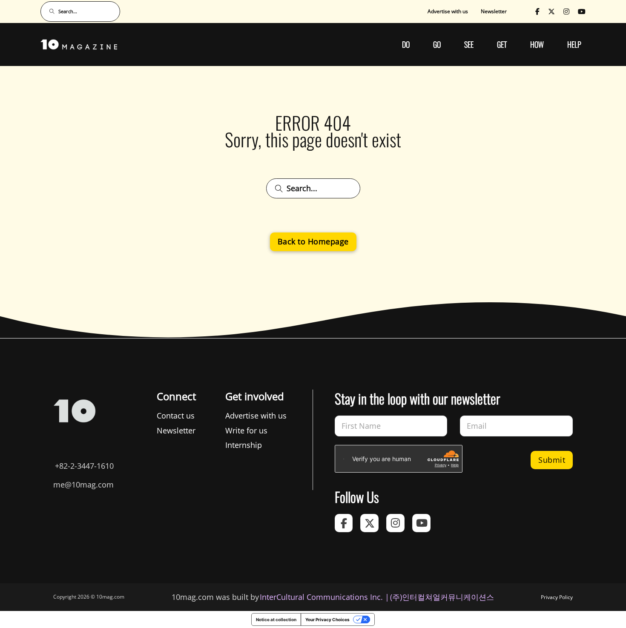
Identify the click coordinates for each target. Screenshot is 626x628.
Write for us (246, 430)
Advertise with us (448, 11)
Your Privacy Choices (327, 619)
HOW (537, 44)
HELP (574, 44)
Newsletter (494, 11)
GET (502, 44)
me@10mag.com (83, 484)
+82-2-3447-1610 (84, 466)
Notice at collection (276, 619)
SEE (469, 44)
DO (406, 44)
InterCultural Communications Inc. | (324, 597)
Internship (243, 445)
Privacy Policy (557, 597)
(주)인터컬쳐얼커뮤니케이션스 (442, 597)
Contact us (176, 415)
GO (437, 44)
